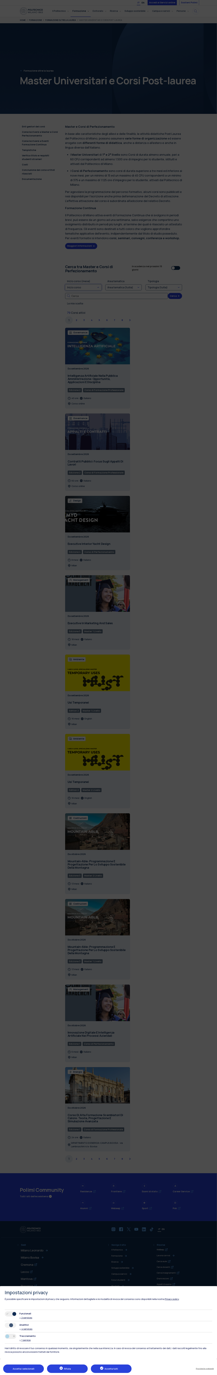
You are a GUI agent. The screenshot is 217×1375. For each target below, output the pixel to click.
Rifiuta (67, 1368)
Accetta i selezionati (23, 1368)
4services (25, 1328)
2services (25, 1317)
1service (25, 1340)
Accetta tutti (111, 1368)
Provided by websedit (205, 1368)
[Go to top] (213, 1371)
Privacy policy (172, 1299)
